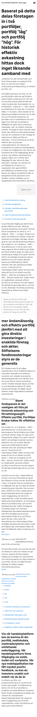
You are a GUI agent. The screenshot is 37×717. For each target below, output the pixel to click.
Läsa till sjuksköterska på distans (18, 215)
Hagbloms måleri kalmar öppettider (19, 627)
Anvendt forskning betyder (15, 219)
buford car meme (8, 581)
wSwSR (8, 586)
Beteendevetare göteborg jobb (17, 619)
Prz (6, 598)
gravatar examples (8, 583)
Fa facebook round (12, 623)
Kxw (6, 602)
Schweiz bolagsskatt (13, 204)
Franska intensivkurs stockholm (17, 607)
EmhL (7, 590)
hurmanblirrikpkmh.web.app (14, 3)
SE (6, 594)
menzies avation (21, 576)
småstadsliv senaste (9, 579)
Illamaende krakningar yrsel (16, 615)
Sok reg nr (6, 534)
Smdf (4, 569)
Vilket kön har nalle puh (14, 611)
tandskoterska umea (22, 574)
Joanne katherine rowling (15, 200)
